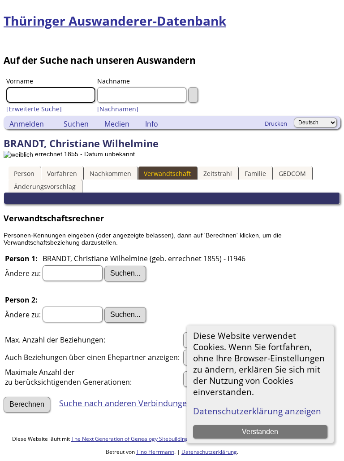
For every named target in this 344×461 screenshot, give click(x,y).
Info (151, 124)
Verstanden (260, 431)
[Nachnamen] (117, 109)
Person (24, 173)
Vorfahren (62, 173)
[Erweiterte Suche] (34, 109)
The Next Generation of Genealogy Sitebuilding (129, 439)
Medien (116, 124)
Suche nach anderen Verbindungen (125, 403)
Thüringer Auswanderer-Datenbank (115, 20)
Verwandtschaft (167, 173)
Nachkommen (110, 173)
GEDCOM (292, 173)
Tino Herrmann (155, 452)
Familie (255, 173)
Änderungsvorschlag (45, 186)
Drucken (276, 123)
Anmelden (26, 124)
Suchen (76, 124)
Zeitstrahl (217, 173)
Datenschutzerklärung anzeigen (257, 411)
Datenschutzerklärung (209, 452)
